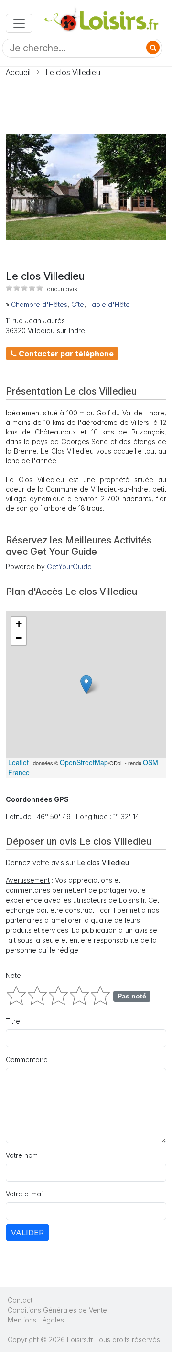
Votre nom (22, 1155)
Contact (20, 1300)
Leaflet (18, 762)
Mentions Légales (36, 1320)
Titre (13, 1021)
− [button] (19, 638)
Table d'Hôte (109, 304)
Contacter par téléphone (65, 353)
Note (13, 975)
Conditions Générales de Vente (57, 1310)
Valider (27, 1232)
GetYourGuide (69, 567)
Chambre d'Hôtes (39, 304)
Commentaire (27, 1060)
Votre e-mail (25, 1194)
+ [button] (19, 624)
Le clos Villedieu (72, 72)
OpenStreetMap (84, 762)
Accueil (18, 72)
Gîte (77, 304)
